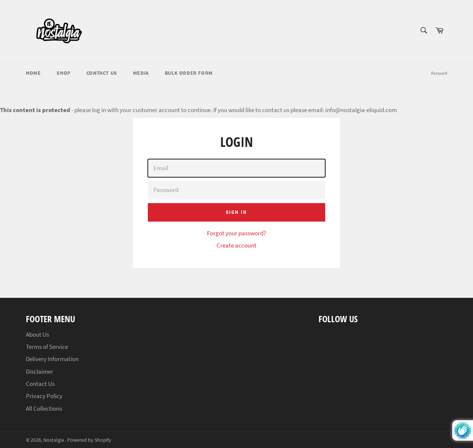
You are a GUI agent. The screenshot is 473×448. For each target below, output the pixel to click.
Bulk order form (189, 73)
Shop (63, 73)
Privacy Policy (44, 396)
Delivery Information (52, 359)
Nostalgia (54, 440)
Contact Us (101, 73)
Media (141, 73)
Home (33, 73)
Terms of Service (47, 347)
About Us (37, 334)
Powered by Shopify (89, 440)
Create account (236, 245)
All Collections (44, 408)
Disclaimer (39, 371)
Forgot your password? (236, 233)
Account (439, 73)
